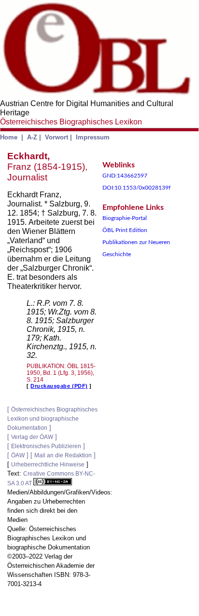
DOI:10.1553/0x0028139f (136, 188)
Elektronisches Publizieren (46, 446)
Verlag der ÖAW (32, 437)
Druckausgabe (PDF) (59, 386)
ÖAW (18, 455)
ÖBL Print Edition (124, 230)
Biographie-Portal (124, 218)
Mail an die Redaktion (63, 455)
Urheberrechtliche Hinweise (48, 464)
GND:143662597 (124, 175)
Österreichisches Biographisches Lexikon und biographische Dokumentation (52, 418)
